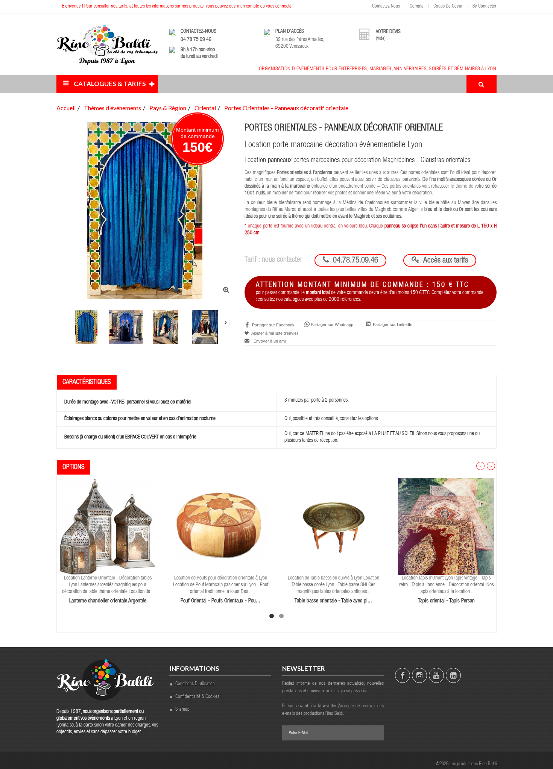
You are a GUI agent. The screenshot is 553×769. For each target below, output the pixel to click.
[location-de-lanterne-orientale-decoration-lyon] (107, 526)
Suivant (225, 322)
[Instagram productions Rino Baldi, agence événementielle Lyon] (419, 675)
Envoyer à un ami (270, 341)
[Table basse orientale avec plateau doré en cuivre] (333, 526)
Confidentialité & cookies (197, 697)
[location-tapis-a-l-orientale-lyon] (446, 526)
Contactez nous (386, 6)
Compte (417, 6)
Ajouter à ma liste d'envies (275, 333)
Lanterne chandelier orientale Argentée (107, 601)
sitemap (182, 709)
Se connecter (484, 6)
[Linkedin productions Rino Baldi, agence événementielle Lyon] (453, 675)
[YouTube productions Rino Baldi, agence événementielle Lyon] (436, 675)
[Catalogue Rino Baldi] (107, 44)
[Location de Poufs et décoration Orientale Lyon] (220, 526)
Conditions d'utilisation (195, 684)
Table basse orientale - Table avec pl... (333, 601)
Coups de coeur (448, 6)
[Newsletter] (374, 732)
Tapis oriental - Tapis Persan (446, 601)
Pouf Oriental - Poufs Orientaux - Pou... (220, 601)
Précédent (63, 307)
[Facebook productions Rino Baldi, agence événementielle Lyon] (402, 675)
